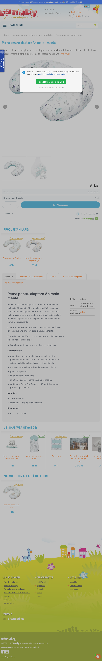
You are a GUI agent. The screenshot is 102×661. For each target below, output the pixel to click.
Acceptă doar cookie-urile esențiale (51, 87)
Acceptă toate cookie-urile (51, 81)
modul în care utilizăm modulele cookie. (51, 74)
